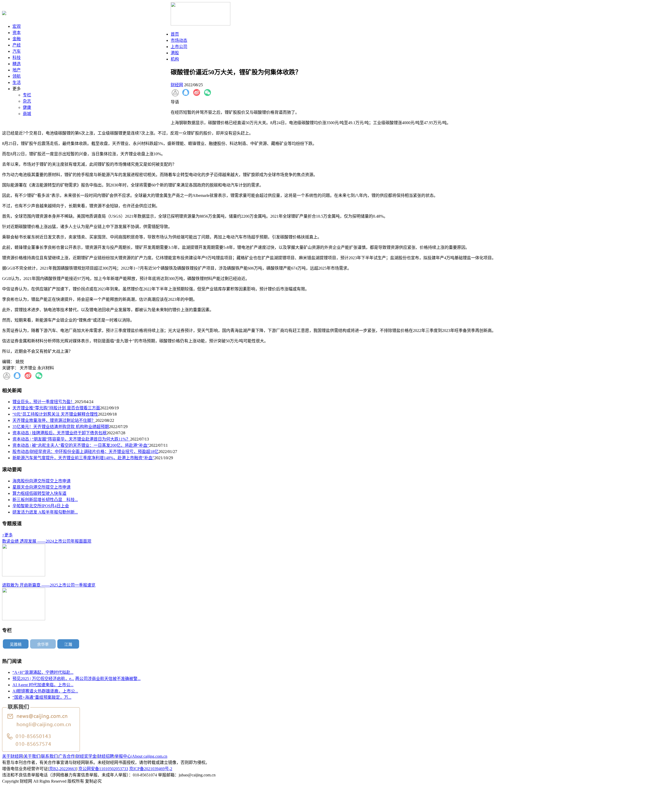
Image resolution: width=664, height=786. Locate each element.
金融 (16, 39)
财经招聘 (105, 756)
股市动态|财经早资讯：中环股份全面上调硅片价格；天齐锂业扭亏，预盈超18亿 (85, 451)
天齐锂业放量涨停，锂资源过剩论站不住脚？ (53, 420)
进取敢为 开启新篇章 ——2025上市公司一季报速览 (48, 585)
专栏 (27, 95)
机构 (175, 59)
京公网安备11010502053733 (103, 769)
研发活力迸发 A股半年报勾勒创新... (45, 512)
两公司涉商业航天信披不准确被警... (108, 678)
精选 (16, 64)
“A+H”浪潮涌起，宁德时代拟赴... (42, 672)
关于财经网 (12, 756)
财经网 (177, 85)
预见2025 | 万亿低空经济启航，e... (43, 678)
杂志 (27, 101)
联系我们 (49, 756)
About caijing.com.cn (149, 756)
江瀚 (68, 644)
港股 (175, 53)
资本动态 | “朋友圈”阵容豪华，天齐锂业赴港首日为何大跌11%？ (71, 439)
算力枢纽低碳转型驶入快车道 (39, 493)
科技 (16, 57)
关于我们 (32, 756)
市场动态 (179, 40)
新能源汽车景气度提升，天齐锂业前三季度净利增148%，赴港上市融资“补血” (83, 458)
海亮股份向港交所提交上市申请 (41, 481)
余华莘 (43, 644)
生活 (16, 82)
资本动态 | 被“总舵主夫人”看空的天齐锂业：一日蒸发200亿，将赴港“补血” (80, 445)
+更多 (7, 535)
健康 (27, 107)
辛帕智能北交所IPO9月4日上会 (40, 506)
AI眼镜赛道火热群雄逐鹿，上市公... (45, 691)
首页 (175, 34)
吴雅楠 (16, 644)
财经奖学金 (86, 756)
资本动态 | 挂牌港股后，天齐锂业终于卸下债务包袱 (59, 433)
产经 (16, 45)
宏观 (16, 26)
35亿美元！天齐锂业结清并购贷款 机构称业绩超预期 (60, 426)
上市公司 (179, 46)
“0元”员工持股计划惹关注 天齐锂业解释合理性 (55, 414)
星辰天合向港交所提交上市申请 (41, 487)
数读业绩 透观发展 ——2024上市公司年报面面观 (46, 541)
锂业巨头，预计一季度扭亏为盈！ (43, 401)
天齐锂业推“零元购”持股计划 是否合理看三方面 (56, 408)
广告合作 (66, 756)
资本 (16, 32)
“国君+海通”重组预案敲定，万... (41, 697)
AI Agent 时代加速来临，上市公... (42, 685)
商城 (27, 113)
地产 (16, 70)
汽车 (16, 51)
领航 (16, 76)
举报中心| (123, 756)
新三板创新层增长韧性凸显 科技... (45, 499)
